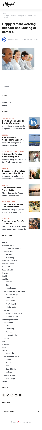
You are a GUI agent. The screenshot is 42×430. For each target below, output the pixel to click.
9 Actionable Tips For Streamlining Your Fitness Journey (12, 155)
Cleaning (9, 322)
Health (5, 168)
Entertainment (8, 263)
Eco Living (10, 328)
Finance (5, 218)
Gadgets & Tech (12, 356)
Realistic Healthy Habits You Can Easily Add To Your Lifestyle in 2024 (13, 172)
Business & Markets (14, 248)
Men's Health (11, 304)
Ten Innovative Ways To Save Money (13, 222)
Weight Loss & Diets (14, 313)
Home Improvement (10, 319)
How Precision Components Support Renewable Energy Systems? (12, 138)
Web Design (10, 378)
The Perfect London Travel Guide (11, 189)
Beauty (9, 281)
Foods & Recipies (12, 294)
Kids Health (10, 300)
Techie (4, 350)
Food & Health (7, 270)
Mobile (8, 362)
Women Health (12, 316)
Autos (4, 242)
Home (4, 105)
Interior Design (12, 335)
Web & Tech (10, 375)
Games (9, 359)
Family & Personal (9, 266)
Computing (10, 353)
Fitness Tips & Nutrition (13, 152)
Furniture (9, 331)
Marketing (10, 257)
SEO (7, 365)
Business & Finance (9, 260)
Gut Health (10, 297)
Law (3, 341)
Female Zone (11, 288)
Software (9, 372)
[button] (38, 4)
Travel (5, 185)
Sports (4, 347)
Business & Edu (9, 202)
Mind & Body (11, 307)
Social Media (8, 118)
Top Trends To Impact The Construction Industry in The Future (12, 205)
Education (10, 251)
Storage (9, 338)
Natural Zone (11, 310)
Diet (7, 285)
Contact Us (6, 102)
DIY (7, 325)
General (6, 135)
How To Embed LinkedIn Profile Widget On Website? (13, 122)
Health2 (5, 279)
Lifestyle (5, 344)
